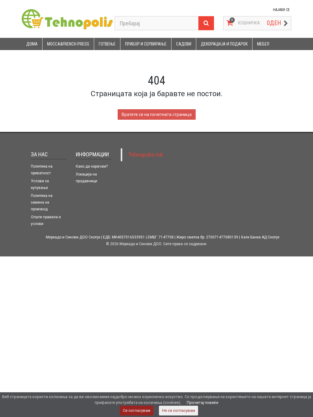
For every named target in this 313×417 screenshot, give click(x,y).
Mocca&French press (68, 44)
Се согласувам (136, 410)
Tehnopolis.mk (145, 155)
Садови (183, 44)
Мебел (263, 44)
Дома (32, 44)
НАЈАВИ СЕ (281, 10)
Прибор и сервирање (146, 44)
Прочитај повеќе (202, 402)
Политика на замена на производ (42, 202)
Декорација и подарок (224, 44)
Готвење (107, 44)
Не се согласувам (178, 410)
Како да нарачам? (92, 166)
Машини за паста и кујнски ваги (60, 56)
